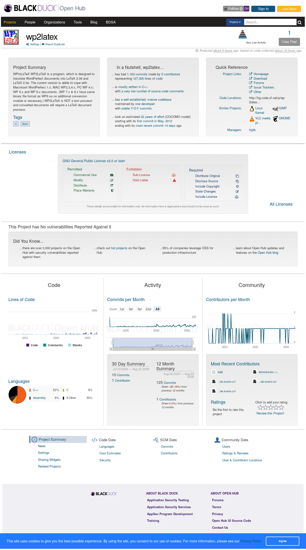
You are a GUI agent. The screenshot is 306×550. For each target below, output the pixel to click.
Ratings (218, 402)
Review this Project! (270, 413)
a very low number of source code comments (152, 91)
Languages (19, 381)
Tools (78, 21)
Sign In (263, 9)
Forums (258, 82)
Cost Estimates (110, 453)
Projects (10, 21)
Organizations (54, 21)
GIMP (283, 108)
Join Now (289, 9)
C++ (35, 390)
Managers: (234, 129)
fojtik (252, 129)
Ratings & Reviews (235, 453)
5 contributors (170, 74)
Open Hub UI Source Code (231, 520)
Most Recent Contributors (235, 363)
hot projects (119, 248)
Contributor (122, 380)
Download (260, 78)
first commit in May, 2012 (154, 121)
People (30, 21)
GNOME (284, 118)
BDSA (111, 21)
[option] (153, 184)
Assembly (39, 398)
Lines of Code (21, 299)
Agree (282, 541)
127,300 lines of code (148, 78)
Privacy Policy (250, 541)
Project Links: (232, 74)
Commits (123, 375)
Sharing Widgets (49, 459)
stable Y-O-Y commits (136, 108)
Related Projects (49, 466)
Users (226, 446)
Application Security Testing (168, 500)
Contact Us (220, 527)
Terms (216, 507)
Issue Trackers (263, 87)
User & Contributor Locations (242, 460)
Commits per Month (126, 299)
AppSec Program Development (170, 514)
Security (105, 460)
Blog (93, 21)
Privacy (217, 514)
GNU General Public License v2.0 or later (94, 160)
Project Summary (52, 439)
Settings (34, 44)
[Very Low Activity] (243, 34)
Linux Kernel (259, 110)
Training (153, 520)
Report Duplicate (55, 44)
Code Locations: (230, 97)
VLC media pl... (262, 120)
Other (257, 91)
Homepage (260, 74)
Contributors (167, 399)
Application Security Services (169, 507)
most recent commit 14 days (155, 125)
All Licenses (281, 204)
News (42, 446)
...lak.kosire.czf (226, 381)
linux (25, 124)
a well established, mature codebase (146, 99)
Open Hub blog (268, 252)
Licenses (17, 151)
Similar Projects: (230, 108)
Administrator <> (268, 372)
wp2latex (42, 36)
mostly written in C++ (133, 86)
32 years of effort (152, 116)
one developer (145, 103)
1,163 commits (137, 74)
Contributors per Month (228, 299)
